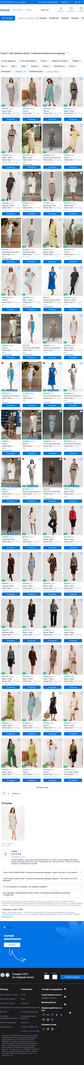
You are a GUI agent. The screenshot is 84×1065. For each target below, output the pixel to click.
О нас (23, 995)
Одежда (43, 18)
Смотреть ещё (42, 787)
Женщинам (5, 10)
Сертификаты (6, 1027)
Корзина (81, 11)
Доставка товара (7, 999)
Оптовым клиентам (29, 1012)
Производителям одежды (28, 1017)
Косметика (54, 18)
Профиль (61, 11)
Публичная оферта (8, 1022)
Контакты (25, 1022)
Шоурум (24, 1003)
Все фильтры (10, 61)
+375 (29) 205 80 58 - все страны (12, 2)
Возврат (3, 1012)
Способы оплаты (7, 1003)
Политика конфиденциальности (9, 1017)
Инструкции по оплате (10, 1007)
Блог (23, 999)
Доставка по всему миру (48, 2)
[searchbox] (28, 18)
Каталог (9, 18)
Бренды (65, 18)
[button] (19, 78)
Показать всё (7, 917)
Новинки (75, 18)
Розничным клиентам (30, 1007)
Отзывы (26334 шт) (29, 1027)
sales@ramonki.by (49, 998)
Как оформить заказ (9, 995)
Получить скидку (72, 977)
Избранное (71, 11)
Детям (29, 10)
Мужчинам (17, 10)
